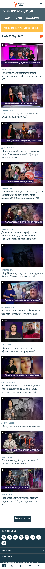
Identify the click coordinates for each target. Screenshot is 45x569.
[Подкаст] (4, 543)
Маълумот (32, 18)
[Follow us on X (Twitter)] (27, 537)
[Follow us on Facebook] (9, 537)
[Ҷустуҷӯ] (39, 566)
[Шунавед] (12, 566)
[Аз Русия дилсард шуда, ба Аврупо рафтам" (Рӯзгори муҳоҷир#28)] (23, 292)
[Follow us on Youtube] (15, 537)
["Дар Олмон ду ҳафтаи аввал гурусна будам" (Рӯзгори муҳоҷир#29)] (23, 255)
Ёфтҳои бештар (22, 519)
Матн (19, 18)
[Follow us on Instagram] (21, 537)
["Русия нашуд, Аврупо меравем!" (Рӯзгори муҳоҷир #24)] (23, 442)
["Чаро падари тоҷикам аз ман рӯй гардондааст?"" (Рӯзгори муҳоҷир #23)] (23, 480)
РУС (30, 566)
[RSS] (38, 537)
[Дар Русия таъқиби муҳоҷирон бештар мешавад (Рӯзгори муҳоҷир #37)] (23, 55)
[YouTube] (21, 566)
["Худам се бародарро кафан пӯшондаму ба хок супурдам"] (23, 330)
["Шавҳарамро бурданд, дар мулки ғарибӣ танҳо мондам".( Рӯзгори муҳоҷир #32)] (23, 133)
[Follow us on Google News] (4, 537)
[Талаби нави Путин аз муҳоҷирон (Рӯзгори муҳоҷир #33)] (23, 96)
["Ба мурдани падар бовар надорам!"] (23, 408)
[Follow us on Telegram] (32, 537)
